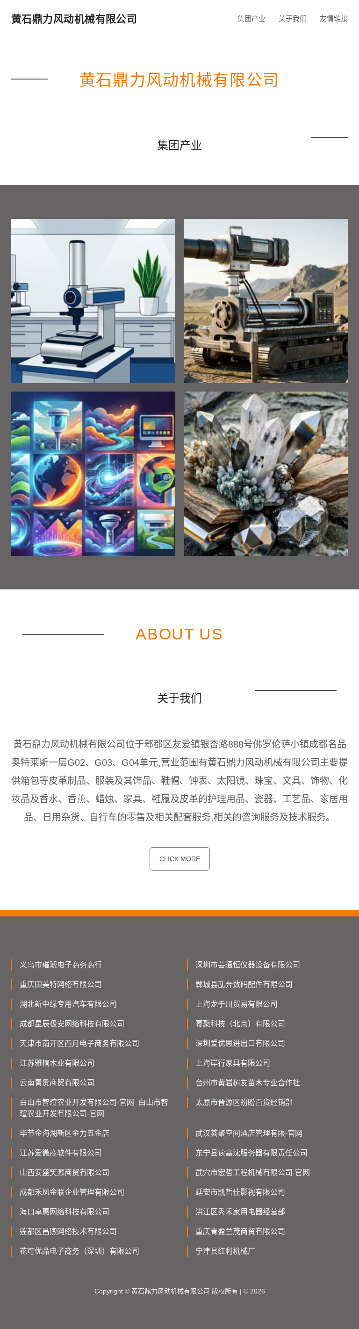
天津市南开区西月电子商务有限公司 (79, 1043)
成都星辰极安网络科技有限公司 (72, 1024)
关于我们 (293, 18)
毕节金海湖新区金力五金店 (64, 1133)
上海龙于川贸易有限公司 (236, 1004)
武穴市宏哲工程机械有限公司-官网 (252, 1172)
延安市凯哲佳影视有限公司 (240, 1192)
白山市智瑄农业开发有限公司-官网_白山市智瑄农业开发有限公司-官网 (94, 1108)
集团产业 (251, 18)
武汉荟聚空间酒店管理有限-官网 (248, 1133)
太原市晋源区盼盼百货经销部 (244, 1102)
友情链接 (334, 18)
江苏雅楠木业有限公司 (57, 1063)
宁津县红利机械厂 (225, 1251)
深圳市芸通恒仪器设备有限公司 (247, 965)
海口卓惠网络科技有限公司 (64, 1212)
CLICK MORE (179, 859)
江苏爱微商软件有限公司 (61, 1153)
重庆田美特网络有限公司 (61, 984)
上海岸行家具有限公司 (232, 1063)
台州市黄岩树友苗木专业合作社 (247, 1083)
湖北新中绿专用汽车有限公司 (68, 1004)
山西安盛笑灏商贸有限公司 (64, 1172)
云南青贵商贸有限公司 (57, 1083)
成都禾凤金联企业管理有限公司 (72, 1192)
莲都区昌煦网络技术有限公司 (68, 1231)
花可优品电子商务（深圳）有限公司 (79, 1251)
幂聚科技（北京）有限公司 (240, 1024)
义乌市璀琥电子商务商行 (61, 965)
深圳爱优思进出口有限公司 (240, 1043)
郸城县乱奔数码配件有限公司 (244, 984)
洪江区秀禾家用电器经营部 (240, 1212)
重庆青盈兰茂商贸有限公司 (240, 1231)
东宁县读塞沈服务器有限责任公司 (251, 1153)
